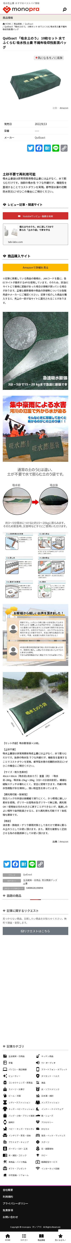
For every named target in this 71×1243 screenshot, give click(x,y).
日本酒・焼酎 (47, 1095)
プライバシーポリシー (15, 1203)
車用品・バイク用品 (18, 1161)
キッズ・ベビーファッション (21, 1109)
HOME (7, 1240)
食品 (43, 1082)
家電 (11, 1062)
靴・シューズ (47, 1115)
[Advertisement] (35, 978)
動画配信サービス (49, 1161)
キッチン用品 (47, 1056)
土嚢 (25, 883)
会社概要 (8, 1190)
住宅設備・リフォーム (19, 1175)
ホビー (44, 1155)
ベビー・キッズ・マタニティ (21, 1128)
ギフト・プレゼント (18, 1168)
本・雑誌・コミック (18, 1155)
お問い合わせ (10, 1217)
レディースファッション (19, 1102)
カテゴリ (24, 1240)
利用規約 (8, 1196)
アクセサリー (47, 1122)
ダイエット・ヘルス (50, 1076)
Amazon (63, 107)
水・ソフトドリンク (50, 1089)
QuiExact (29, 23)
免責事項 (8, 1210)
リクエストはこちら (37, 931)
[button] (35, 216)
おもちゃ (45, 1128)
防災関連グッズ (49, 880)
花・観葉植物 (47, 1148)
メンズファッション (50, 1102)
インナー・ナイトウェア (52, 1109)
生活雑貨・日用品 (32, 880)
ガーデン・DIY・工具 (18, 1148)
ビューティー (14, 1076)
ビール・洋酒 (15, 1095)
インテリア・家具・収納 (20, 1135)
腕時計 (12, 1122)
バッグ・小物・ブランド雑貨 (22, 1115)
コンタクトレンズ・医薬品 (21, 1082)
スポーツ (45, 1142)
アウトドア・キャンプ (19, 1142)
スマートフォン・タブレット (54, 1069)
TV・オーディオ (48, 1062)
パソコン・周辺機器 (18, 1069)
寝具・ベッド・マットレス (53, 1135)
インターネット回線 (50, 1168)
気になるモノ (60, 1240)
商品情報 (18, 23)
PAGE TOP (65, 1202)
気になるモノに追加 (50, 57)
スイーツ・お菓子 (17, 1089)
